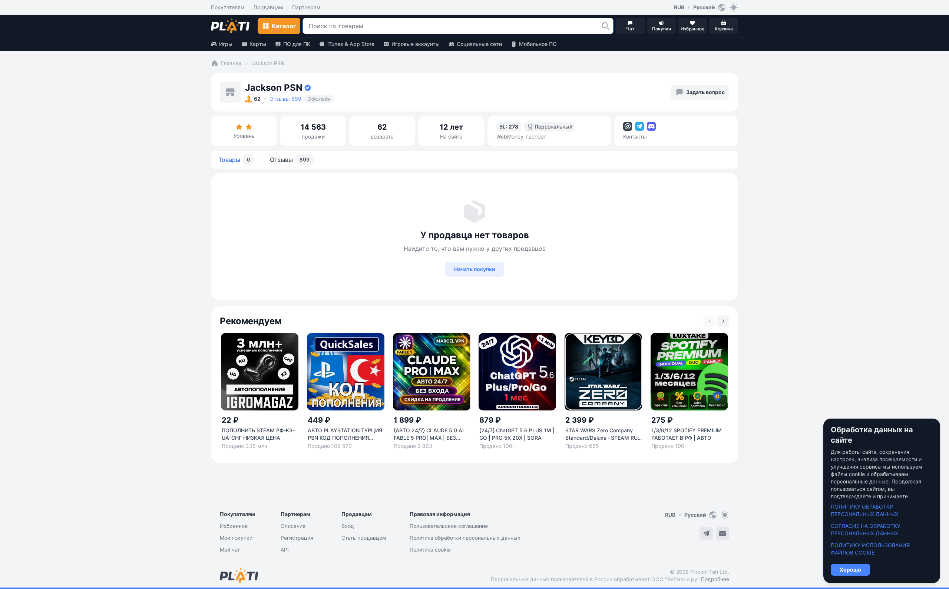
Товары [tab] (234, 159)
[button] (605, 26)
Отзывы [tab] (290, 159)
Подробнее (715, 579)
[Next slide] (723, 321)
